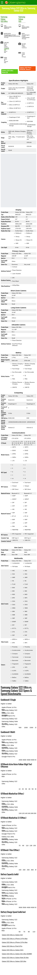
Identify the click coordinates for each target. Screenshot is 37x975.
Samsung (4, 16)
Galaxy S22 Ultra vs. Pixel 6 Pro (12, 946)
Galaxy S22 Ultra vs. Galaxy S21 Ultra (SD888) (17, 954)
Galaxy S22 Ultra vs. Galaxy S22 (12, 935)
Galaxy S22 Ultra (4, 20)
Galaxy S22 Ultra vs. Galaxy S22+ (13, 950)
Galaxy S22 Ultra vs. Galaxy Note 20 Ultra (15, 957)
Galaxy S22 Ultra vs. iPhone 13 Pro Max (14, 942)
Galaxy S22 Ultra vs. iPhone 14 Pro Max (14, 938)
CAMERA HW (6, 49)
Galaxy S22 (20, 20)
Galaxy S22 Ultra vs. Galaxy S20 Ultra (14, 961)
